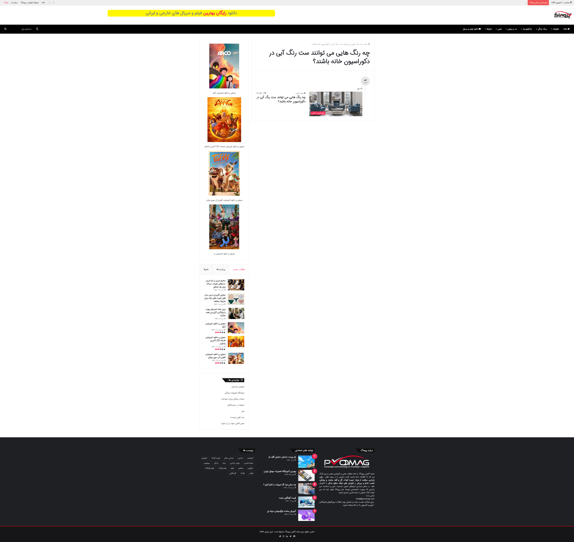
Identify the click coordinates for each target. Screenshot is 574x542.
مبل (242, 411)
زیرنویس (207, 463)
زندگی (216, 463)
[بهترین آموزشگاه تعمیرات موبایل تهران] (306, 475)
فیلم (232, 468)
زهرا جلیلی (299, 93)
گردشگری (232, 473)
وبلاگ (6, 2)
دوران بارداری (235, 463)
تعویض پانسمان (237, 386)
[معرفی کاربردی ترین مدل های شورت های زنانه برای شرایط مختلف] (236, 299)
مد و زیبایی (512, 29)
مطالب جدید (239, 269)
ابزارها (489, 29)
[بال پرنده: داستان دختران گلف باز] (306, 462)
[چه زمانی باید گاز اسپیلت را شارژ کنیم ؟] (306, 488)
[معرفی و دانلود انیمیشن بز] (224, 227)
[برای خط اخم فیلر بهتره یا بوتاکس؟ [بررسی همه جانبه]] (236, 313)
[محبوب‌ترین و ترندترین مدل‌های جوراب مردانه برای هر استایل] (236, 284)
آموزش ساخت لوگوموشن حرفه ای (281, 511)
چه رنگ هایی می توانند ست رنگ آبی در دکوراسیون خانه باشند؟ (281, 99)
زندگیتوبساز (527, 29)
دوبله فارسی (248, 463)
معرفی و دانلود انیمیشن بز (224, 253)
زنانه (224, 463)
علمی (500, 29)
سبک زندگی (542, 29)
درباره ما (14, 2)
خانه (43, 2)
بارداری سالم (229, 458)
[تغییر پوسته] (37, 29)
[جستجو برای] (5, 29)
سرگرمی (250, 468)
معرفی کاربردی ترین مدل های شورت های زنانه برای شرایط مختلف (215, 298)
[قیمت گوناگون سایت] (306, 502)
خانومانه (556, 29)
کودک (242, 473)
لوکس (251, 473)
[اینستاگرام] (283, 536)
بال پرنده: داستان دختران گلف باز (282, 457)
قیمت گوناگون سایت (287, 498)
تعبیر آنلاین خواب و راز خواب (232, 423)
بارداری (240, 458)
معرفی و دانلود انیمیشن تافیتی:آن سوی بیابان (224, 200)
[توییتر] (290, 536)
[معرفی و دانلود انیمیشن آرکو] (224, 66)
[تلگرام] (280, 536)
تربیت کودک (215, 458)
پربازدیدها (220, 269)
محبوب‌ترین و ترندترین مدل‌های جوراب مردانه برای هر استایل (216, 284)
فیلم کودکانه (209, 468)
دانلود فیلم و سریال (471, 29)
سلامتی (240, 468)
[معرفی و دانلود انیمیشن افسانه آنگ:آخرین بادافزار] (224, 120)
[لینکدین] (287, 536)
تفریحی (204, 458)
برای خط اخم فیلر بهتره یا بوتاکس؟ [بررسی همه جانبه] (504, 2)
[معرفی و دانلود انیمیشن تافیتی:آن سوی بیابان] (224, 174)
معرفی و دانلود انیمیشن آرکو (224, 93)
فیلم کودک (222, 468)
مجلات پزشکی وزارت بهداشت (232, 399)
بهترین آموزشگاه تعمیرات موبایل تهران (280, 471)
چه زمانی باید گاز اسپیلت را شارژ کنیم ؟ (279, 484)
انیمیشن (250, 458)
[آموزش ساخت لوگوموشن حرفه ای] (306, 515)
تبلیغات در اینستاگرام (236, 405)
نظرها (206, 269)
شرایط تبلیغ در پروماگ (29, 2)
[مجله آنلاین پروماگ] (563, 15)
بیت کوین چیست (237, 417)
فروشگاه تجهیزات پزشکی (234, 392)
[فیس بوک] (294, 536)
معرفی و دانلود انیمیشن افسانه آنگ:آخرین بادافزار (224, 146)
